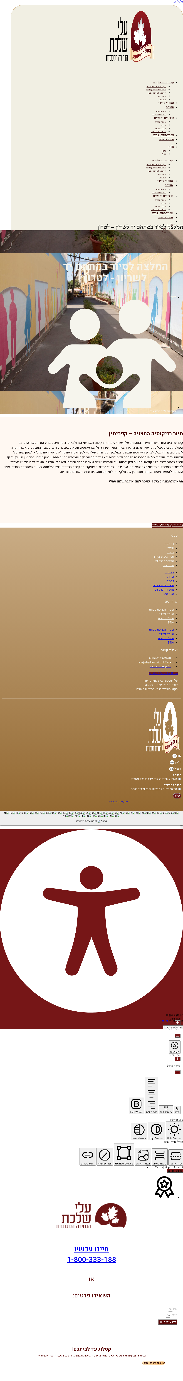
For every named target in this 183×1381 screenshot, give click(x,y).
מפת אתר (168, 565)
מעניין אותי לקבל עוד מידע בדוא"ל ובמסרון (154, 779)
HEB (171, 147)
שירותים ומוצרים (164, 118)
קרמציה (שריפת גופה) (157, 93)
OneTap (164, 1020)
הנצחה (170, 107)
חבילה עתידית (160, 122)
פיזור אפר (162, 96)
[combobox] (91, 818)
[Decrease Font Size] (177, 1036)
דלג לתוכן (178, 1)
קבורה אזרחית (160, 128)
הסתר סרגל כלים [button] (173, 1027)
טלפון (177, 762)
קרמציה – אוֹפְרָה (163, 82)
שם (179, 756)
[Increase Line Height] (177, 1059)
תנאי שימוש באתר (163, 557)
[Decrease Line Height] (177, 1072)
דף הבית (169, 544)
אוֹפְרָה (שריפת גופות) (161, 610)
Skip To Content (173, 1167)
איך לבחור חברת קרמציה (156, 86)
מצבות (163, 125)
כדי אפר (162, 99)
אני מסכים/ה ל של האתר (154, 789)
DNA (171, 622)
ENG (164, 154)
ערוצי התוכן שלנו (163, 135)
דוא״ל (177, 769)
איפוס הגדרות (175, 1170)
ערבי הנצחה (161, 111)
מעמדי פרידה (166, 103)
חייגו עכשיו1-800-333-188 (91, 1254)
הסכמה (177, 775)
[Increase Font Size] (177, 1022)
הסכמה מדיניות (172, 785)
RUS (164, 151)
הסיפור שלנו (166, 139)
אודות (170, 548)
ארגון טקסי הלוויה (158, 131)
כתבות (170, 552)
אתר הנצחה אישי (159, 114)
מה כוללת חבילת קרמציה (156, 89)
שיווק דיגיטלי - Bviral (118, 801)
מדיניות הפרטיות (164, 561)
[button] (181, 827)
